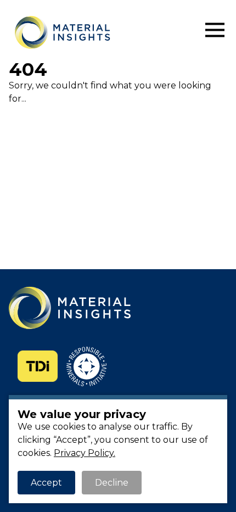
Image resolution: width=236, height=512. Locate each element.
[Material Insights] (96, 32)
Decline (111, 482)
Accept (46, 482)
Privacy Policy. (84, 453)
